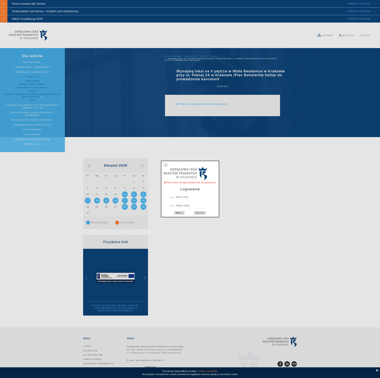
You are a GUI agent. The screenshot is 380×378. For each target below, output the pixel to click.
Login (172, 197)
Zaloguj (200, 213)
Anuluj (179, 213)
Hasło (172, 206)
